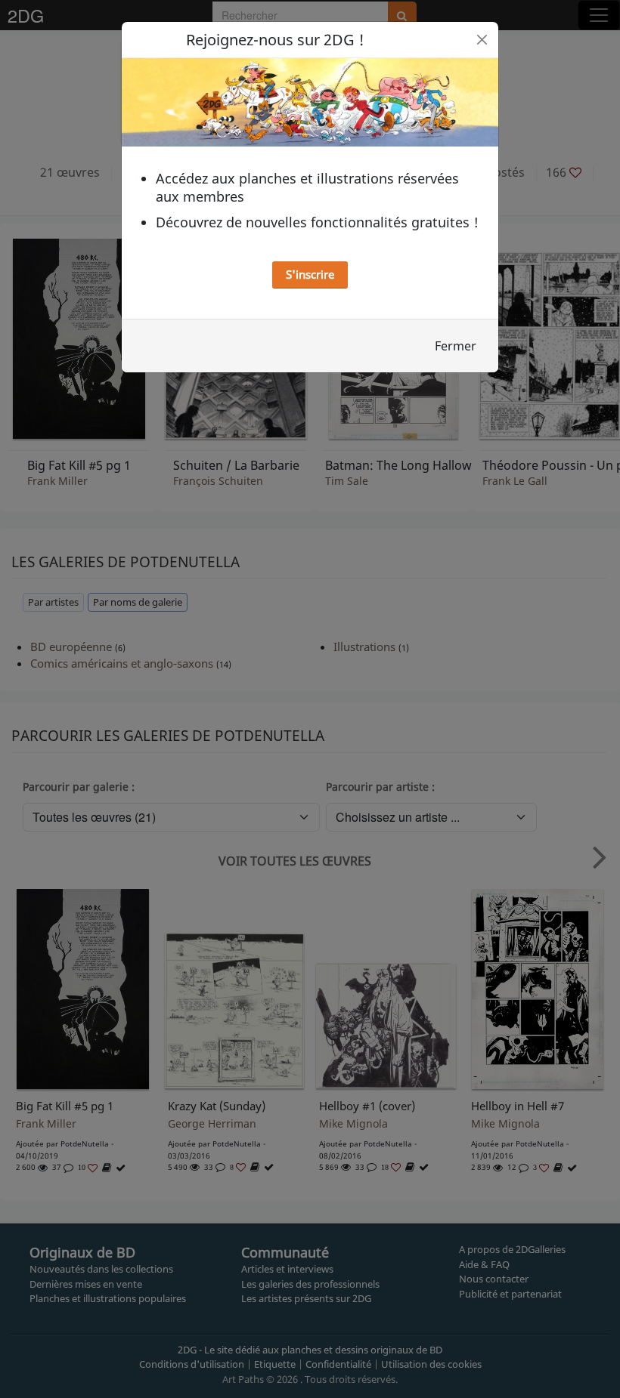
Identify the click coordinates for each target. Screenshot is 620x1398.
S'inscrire (310, 274)
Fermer (455, 346)
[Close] (482, 40)
